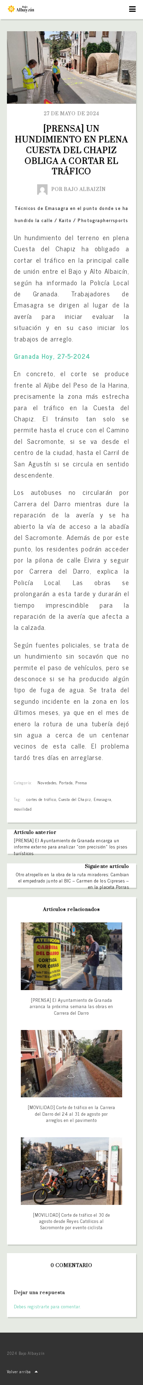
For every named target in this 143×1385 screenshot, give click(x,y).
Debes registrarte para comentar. (47, 1306)
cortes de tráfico (41, 799)
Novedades (46, 782)
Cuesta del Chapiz (75, 799)
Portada (66, 782)
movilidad (23, 809)
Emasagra (102, 799)
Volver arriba (19, 1371)
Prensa (81, 782)
